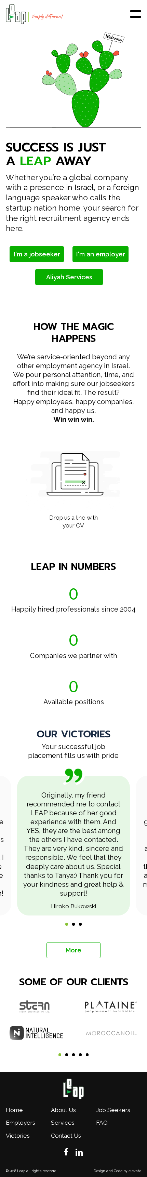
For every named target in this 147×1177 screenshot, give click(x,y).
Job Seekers (113, 1110)
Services (63, 1122)
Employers (20, 1122)
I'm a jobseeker (37, 254)
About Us (63, 1110)
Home (14, 1110)
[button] (128, 482)
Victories (18, 1135)
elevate (135, 1171)
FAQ (102, 1122)
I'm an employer (100, 254)
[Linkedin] (79, 1152)
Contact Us (66, 1135)
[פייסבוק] (66, 1152)
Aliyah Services (69, 277)
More (73, 950)
